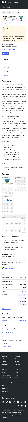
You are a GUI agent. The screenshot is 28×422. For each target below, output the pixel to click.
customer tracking (21, 294)
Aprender (4, 369)
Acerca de (4, 356)
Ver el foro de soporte (8, 332)
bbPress (5, 388)
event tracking (22, 298)
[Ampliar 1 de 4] (11, 178)
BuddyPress (6, 391)
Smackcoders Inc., (9, 49)
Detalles (5, 59)
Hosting (4, 361)
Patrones (17, 364)
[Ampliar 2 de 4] (24, 178)
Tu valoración (5, 320)
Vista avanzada (6, 309)
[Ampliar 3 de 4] (11, 197)
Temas (17, 359)
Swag (17, 378)
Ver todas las (22, 320)
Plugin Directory (6, 7)
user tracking (23, 301)
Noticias (4, 359)
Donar (17, 375)
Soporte (5, 75)
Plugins (17, 361)
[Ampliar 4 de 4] (24, 216)
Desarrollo (6, 71)
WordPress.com (7, 383)
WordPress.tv (6, 378)
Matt (4, 385)
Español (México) (10, 398)
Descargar (5, 53)
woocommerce (22, 304)
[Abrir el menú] (25, 2)
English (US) (23, 291)
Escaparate (18, 356)
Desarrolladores (6, 375)
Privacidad (5, 364)
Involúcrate (18, 369)
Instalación (6, 67)
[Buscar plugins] (18, 12)
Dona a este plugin (7, 346)
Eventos (17, 372)
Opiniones (6, 63)
